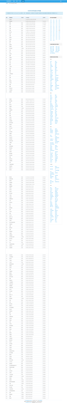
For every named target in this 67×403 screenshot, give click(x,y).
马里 (55, 220)
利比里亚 (51, 192)
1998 (56, 31)
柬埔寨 (56, 67)
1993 (53, 30)
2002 (56, 32)
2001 (53, 32)
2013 (53, 36)
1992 (51, 30)
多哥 (51, 201)
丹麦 (55, 116)
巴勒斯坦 (51, 75)
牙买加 (51, 136)
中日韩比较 (52, 51)
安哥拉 (51, 188)
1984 (51, 27)
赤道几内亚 (56, 215)
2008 (51, 35)
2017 (53, 37)
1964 (51, 21)
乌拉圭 (56, 136)
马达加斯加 (52, 210)
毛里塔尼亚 (52, 196)
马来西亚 (51, 66)
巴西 (51, 158)
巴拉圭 (56, 132)
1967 (59, 21)
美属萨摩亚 (52, 176)
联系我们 (30, 400)
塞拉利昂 (56, 196)
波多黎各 (51, 131)
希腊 (55, 102)
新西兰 (56, 166)
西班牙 (56, 97)
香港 (55, 61)
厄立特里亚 (52, 219)
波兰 (51, 102)
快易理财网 (8, 1)
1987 (59, 27)
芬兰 (55, 107)
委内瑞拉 (51, 130)
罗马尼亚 (56, 105)
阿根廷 (56, 160)
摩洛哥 (51, 202)
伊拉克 (56, 86)
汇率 (20, 1)
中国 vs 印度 (57, 49)
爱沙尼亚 (56, 121)
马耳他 (56, 109)
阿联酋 (51, 89)
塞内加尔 (56, 210)
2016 (51, 37)
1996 (51, 31)
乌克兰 (56, 119)
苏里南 (51, 154)
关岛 (51, 171)
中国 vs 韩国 (57, 50)
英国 (51, 95)
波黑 (51, 121)
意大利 (51, 97)
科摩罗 (51, 209)
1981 (53, 26)
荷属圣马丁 (56, 131)
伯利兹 (51, 146)
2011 (59, 35)
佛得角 (56, 191)
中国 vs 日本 (57, 46)
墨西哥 (51, 149)
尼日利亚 (56, 200)
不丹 (51, 81)
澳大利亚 (51, 166)
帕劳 (55, 176)
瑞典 (51, 124)
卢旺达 (51, 211)
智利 (51, 135)
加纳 (51, 191)
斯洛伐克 (51, 120)
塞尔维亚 (51, 119)
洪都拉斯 (56, 151)
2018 (56, 37)
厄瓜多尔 (51, 155)
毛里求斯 (56, 192)
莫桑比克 (51, 205)
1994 (56, 30)
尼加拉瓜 (51, 132)
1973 (53, 23)
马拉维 (51, 220)
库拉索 (56, 155)
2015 (59, 36)
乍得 (55, 202)
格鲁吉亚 (56, 79)
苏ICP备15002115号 (28, 402)
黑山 (55, 110)
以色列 (56, 81)
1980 (51, 26)
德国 (55, 95)
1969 (53, 22)
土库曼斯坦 (52, 79)
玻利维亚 (56, 130)
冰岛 (51, 100)
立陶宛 (56, 115)
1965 (53, 21)
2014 (56, 36)
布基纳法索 (56, 195)
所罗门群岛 (52, 181)
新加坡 (56, 62)
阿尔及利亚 (56, 188)
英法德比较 (57, 51)
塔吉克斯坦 (56, 80)
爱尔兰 (51, 123)
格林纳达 (56, 146)
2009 (53, 35)
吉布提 (51, 197)
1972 (51, 23)
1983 (59, 26)
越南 (55, 66)
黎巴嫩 (51, 76)
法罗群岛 (51, 116)
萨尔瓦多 (51, 159)
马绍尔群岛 (52, 172)
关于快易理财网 (27, 400)
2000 (51, 32)
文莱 (51, 84)
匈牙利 (56, 101)
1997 (53, 31)
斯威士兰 (56, 216)
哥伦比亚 (56, 154)
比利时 (56, 96)
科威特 (51, 86)
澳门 (51, 62)
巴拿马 (51, 160)
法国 (51, 96)
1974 (56, 23)
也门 (55, 76)
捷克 (51, 101)
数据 (23, 1)
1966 (56, 21)
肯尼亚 (51, 214)
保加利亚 (51, 105)
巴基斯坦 (51, 70)
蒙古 (55, 72)
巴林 (55, 89)
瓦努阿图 (56, 175)
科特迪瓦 (51, 215)
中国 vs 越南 (52, 50)
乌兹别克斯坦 (57, 85)
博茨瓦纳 (51, 195)
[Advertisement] (34, 6)
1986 (56, 27)
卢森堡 (51, 114)
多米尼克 (51, 140)
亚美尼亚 (51, 90)
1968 (51, 22)
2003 (59, 32)
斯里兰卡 (56, 70)
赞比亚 (56, 211)
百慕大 (56, 145)
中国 (51, 61)
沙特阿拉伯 (56, 75)
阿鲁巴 (56, 159)
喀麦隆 (56, 201)
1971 (59, 22)
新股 (14, 1)
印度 (55, 71)
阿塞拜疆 (51, 85)
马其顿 (56, 114)
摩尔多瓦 (51, 115)
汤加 (51, 180)
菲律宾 (51, 65)
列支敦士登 (52, 109)
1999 (59, 31)
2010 (56, 35)
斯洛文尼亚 (52, 106)
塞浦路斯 (56, 120)
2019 (59, 37)
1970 (56, 22)
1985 (53, 27)
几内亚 (56, 197)
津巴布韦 (56, 205)
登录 (60, 1)
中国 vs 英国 (52, 49)
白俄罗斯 (51, 111)
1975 (59, 23)
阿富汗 (51, 80)
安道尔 (56, 111)
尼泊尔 (51, 71)
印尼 (51, 67)
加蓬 (55, 219)
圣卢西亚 (56, 149)
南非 (51, 187)
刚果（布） (52, 206)
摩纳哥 (56, 123)
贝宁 (51, 200)
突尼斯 (56, 214)
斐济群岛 (56, 172)
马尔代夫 (51, 72)
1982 (56, 26)
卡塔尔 (56, 84)
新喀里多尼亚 (57, 181)
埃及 (55, 187)
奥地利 (56, 100)
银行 (17, 1)
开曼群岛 (56, 158)
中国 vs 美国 (52, 46)
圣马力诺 (51, 107)
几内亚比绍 (52, 216)
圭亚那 (56, 140)
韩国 (55, 65)
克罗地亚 (56, 106)
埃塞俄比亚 (56, 206)
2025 (53, 40)
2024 (51, 40)
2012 (51, 36)
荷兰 (51, 110)
